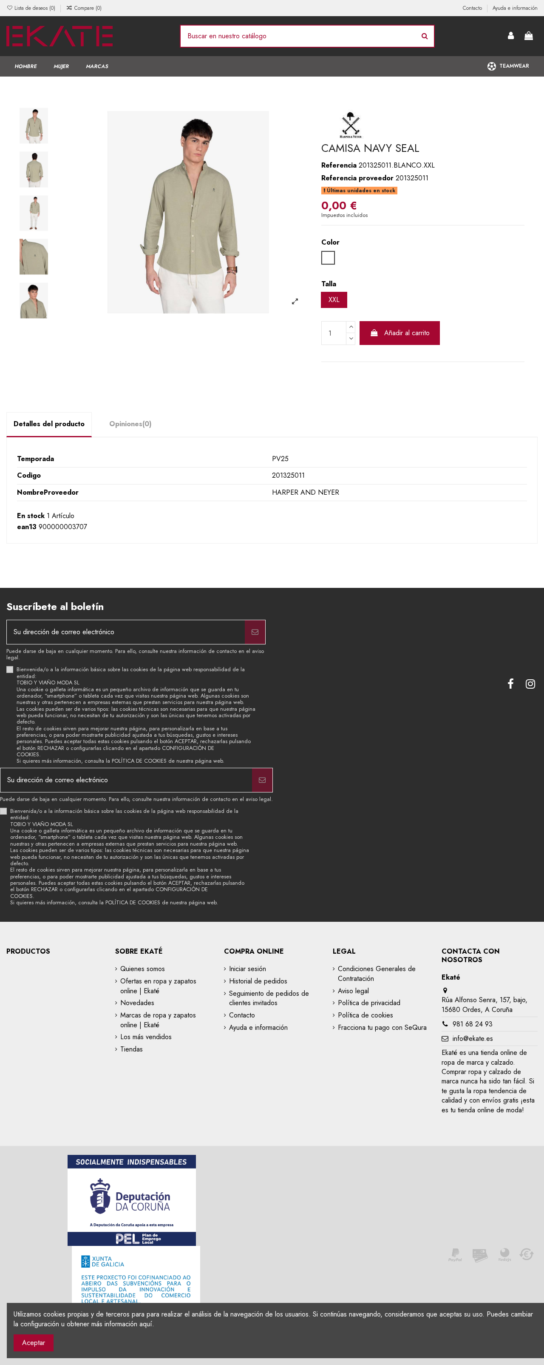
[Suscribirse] (255, 632)
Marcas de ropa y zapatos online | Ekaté (158, 1020)
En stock (31, 516)
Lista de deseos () (35, 8)
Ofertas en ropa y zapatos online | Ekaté (158, 986)
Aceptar (33, 1343)
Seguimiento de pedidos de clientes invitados (269, 998)
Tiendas (131, 1049)
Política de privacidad (369, 1003)
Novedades (137, 1003)
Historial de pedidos (258, 981)
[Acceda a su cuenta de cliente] (511, 36)
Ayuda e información (515, 8)
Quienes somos (142, 969)
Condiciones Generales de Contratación (377, 973)
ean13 (27, 527)
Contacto (473, 8)
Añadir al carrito (407, 333)
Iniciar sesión (247, 969)
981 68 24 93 (473, 1024)
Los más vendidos (146, 1037)
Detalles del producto (49, 424)
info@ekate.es (473, 1038)
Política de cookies (365, 1015)
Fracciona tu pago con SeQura (382, 1027)
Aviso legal (353, 991)
